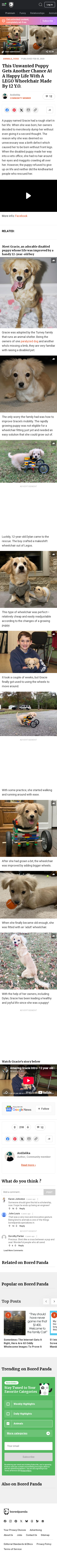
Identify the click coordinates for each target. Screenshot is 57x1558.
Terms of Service (13, 1549)
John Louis (14, 1213)
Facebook (21, 216)
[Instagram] (10, 1521)
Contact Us (31, 1535)
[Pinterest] (16, 1521)
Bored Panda (15, 1512)
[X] (21, 1521)
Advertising (36, 1530)
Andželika (15, 95)
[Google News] (42, 1521)
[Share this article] (49, 110)
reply (22, 1208)
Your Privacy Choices (15, 1530)
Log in (50, 4)
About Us (8, 1535)
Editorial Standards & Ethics (18, 1544)
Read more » (28, 1165)
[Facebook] (5, 1521)
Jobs (19, 1535)
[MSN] (37, 1521)
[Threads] (32, 1521)
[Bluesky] (26, 1521)
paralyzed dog (29, 341)
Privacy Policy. (26, 1471)
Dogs (16, 59)
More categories (17, 1433)
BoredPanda (11, 5)
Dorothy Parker (16, 1236)
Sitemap (45, 1535)
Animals (7, 59)
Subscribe (28, 1456)
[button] (46, 1301)
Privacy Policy (44, 1544)
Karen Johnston (16, 1199)
